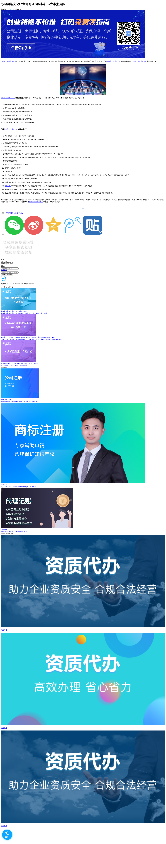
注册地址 (8, 186)
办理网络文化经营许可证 (14, 213)
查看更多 (10, 287)
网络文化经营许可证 (9, 61)
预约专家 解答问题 (7, 274)
